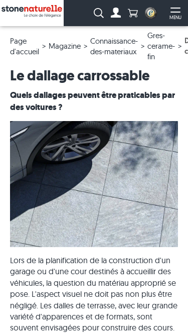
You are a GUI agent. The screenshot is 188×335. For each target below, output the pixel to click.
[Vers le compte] (116, 13)
